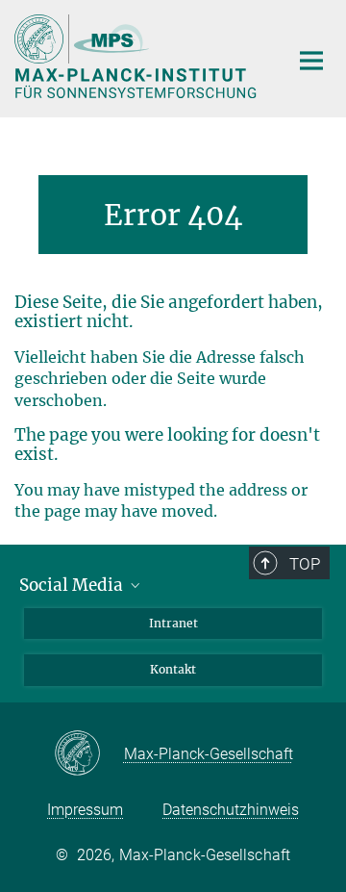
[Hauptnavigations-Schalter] (311, 60)
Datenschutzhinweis (230, 810)
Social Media (73, 585)
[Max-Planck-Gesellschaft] (89, 754)
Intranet (173, 623)
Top (304, 563)
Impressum (85, 810)
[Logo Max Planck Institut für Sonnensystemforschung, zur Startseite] (137, 56)
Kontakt (173, 669)
